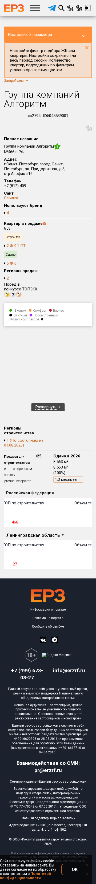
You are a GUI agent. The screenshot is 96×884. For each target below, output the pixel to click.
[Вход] (87, 8)
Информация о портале (48, 609)
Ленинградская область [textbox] (33, 535)
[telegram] (52, 8)
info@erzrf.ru (69, 670)
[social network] (43, 640)
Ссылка (11, 198)
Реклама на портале (48, 618)
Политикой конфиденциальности (25, 876)
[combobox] (35, 535)
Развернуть (46, 407)
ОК (75, 869)
